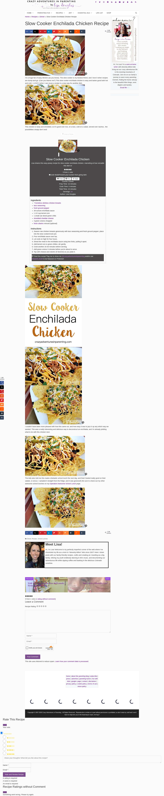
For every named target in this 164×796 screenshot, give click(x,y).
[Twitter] (99, 2)
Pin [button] (68, 179)
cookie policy (82, 684)
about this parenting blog (80, 676)
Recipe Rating (30, 607)
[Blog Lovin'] (123, 2)
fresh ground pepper (41, 208)
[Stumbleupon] (131, 2)
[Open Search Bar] (136, 13)
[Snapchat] (127, 2)
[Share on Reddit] (77, 31)
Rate (76, 179)
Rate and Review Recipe (14, 774)
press (68, 679)
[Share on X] (36, 31)
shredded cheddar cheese (44, 218)
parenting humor (85, 679)
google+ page (76, 681)
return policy (82, 686)
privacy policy (71, 684)
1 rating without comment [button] (45, 599)
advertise (75, 679)
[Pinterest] (107, 2)
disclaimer (92, 681)
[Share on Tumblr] (82, 31)
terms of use (92, 684)
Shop (109, 13)
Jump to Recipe (68, 134)
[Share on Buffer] (71, 31)
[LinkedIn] (111, 2)
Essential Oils (84, 13)
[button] (64, 170)
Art (70, 13)
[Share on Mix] (66, 31)
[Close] (5, 792)
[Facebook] (95, 2)
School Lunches (43, 539)
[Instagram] (103, 2)
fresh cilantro (39, 223)
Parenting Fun (43, 13)
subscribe (93, 676)
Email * (5, 770)
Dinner (42, 17)
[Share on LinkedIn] (49, 31)
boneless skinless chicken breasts (48, 203)
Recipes (59, 13)
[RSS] (135, 2)
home (68, 676)
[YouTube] (115, 2)
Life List (99, 13)
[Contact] (119, 2)
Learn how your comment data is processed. (72, 661)
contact (84, 681)
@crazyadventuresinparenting (73, 256)
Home (29, 13)
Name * (6, 765)
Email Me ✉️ (124, 87)
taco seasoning (39, 205)
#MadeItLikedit (37, 259)
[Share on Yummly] (60, 31)
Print (61, 179)
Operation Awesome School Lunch (63, 484)
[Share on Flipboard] (55, 31)
